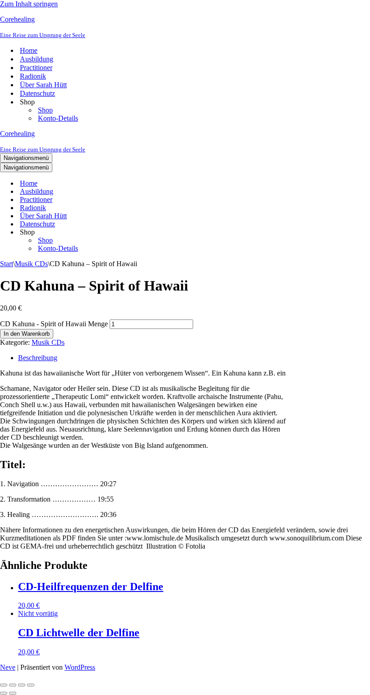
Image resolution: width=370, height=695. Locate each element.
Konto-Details (58, 118)
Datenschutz (37, 93)
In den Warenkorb (27, 333)
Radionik (33, 76)
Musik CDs (31, 264)
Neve (7, 667)
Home (28, 50)
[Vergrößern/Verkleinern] (3, 685)
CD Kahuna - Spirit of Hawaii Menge (54, 324)
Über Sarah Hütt (43, 85)
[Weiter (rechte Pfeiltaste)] (12, 693)
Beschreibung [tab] (37, 358)
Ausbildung (36, 59)
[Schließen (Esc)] (30, 685)
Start (6, 264)
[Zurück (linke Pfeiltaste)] (3, 693)
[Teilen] (21, 685)
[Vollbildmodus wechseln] (12, 685)
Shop (45, 110)
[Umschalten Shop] (158, 232)
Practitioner (36, 67)
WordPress (80, 667)
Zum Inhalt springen (29, 4)
